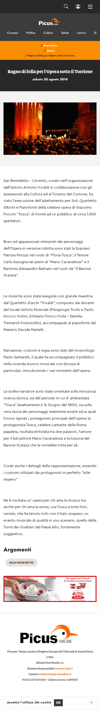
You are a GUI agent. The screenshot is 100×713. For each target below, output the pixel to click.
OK (58, 702)
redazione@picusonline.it (55, 674)
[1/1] (50, 128)
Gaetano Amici (63, 668)
